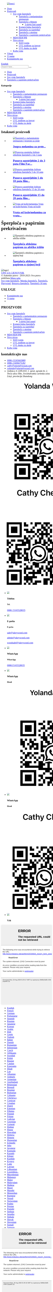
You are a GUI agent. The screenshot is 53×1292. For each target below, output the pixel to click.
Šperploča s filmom (28, 22)
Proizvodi (11, 11)
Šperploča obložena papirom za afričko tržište (28, 245)
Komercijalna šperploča (30, 27)
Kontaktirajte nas (15, 59)
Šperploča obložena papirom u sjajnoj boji (26, 263)
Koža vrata (18, 51)
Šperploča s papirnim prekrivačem (34, 35)
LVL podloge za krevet (29, 45)
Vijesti (10, 53)
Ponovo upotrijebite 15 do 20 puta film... (28, 196)
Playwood (6, 283)
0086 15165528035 (16, 610)
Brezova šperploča (20, 283)
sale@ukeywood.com (17, 632)
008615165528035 (16, 665)
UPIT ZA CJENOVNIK (12, 273)
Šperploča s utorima (28, 32)
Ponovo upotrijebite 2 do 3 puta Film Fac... (29, 162)
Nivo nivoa (18, 40)
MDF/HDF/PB (20, 37)
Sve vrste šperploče (22, 14)
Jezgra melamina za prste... (29, 146)
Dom (9, 8)
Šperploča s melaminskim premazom (30, 94)
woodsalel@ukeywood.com (20, 642)
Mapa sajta (15, 278)
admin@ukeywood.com (18, 637)
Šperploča (42, 281)
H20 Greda (24, 43)
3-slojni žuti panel (33, 24)
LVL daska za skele (28, 48)
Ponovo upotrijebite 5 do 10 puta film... (28, 179)
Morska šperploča (28, 281)
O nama (10, 56)
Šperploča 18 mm (38, 283)
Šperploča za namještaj (29, 29)
